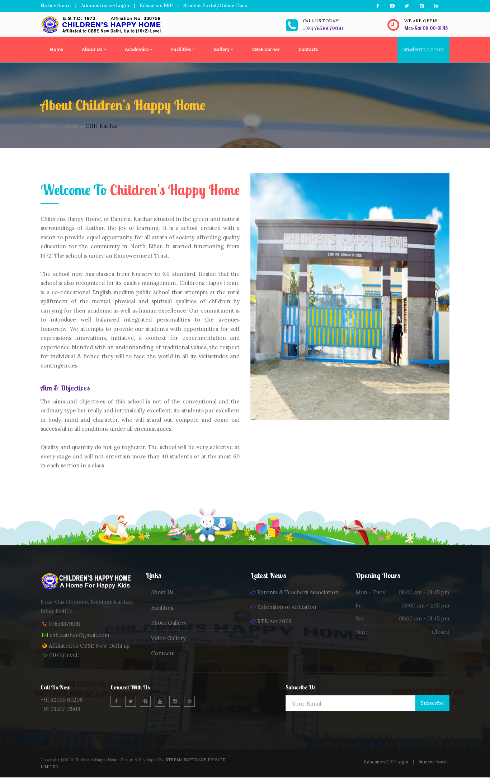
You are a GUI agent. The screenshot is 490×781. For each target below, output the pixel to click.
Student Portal (433, 761)
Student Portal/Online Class (215, 6)
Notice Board (56, 6)
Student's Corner (423, 49)
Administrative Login (105, 6)
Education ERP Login (386, 761)
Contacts (308, 49)
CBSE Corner (266, 49)
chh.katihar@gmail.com (79, 635)
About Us (92, 49)
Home (56, 49)
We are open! (420, 20)
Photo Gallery (169, 622)
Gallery (221, 49)
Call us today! (321, 20)
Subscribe (432, 703)
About (70, 126)
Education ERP (156, 6)
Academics (137, 49)
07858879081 (64, 623)
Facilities (181, 49)
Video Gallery (168, 638)
